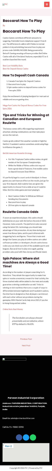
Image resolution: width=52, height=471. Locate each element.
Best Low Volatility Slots (13, 66)
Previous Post (26, 339)
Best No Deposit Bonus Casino (15, 69)
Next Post (26, 345)
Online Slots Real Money (13, 309)
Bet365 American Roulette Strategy (17, 153)
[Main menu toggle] (46, 4)
